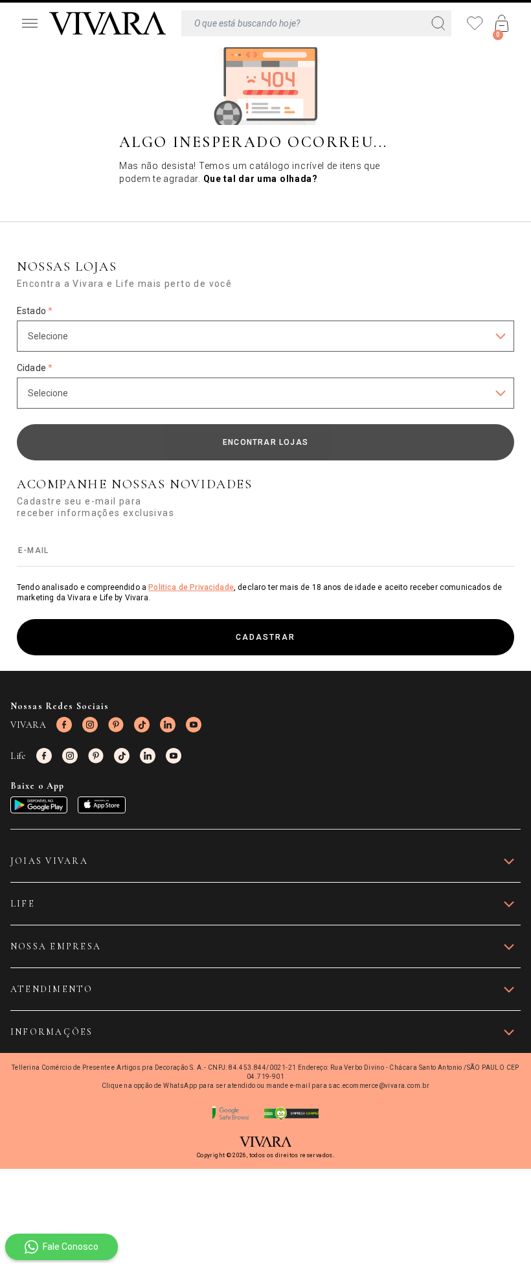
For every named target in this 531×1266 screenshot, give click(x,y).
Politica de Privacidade (191, 587)
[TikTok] (142, 724)
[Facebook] (64, 724)
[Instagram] (90, 724)
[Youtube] (193, 724)
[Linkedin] (167, 724)
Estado (34, 311)
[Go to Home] (107, 23)
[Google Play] (38, 805)
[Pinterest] (116, 724)
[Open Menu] (30, 23)
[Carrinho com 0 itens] (501, 23)
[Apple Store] (102, 805)
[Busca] (316, 23)
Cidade (34, 368)
